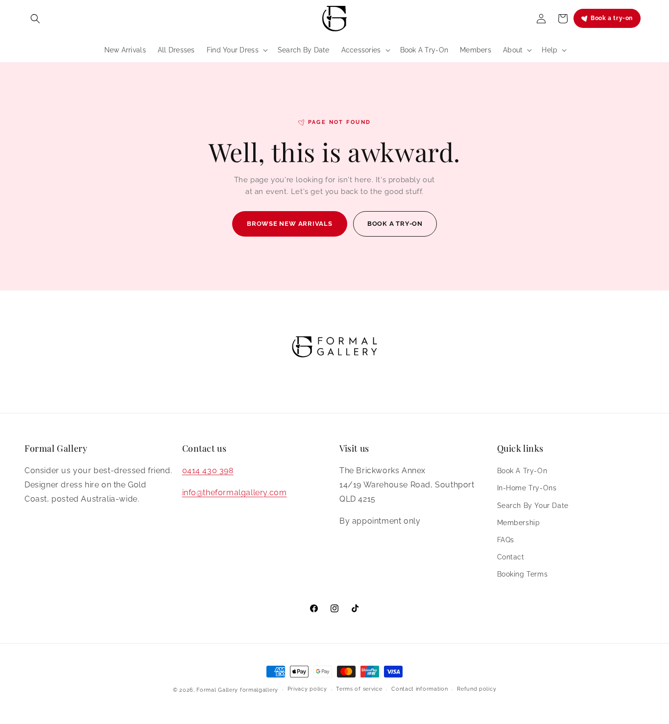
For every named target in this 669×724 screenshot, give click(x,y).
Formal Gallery (217, 690)
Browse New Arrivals (290, 223)
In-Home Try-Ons (527, 488)
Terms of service (359, 689)
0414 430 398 (208, 470)
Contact (511, 557)
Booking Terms (522, 574)
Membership (518, 523)
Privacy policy (307, 689)
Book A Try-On (522, 471)
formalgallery (259, 690)
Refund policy (476, 689)
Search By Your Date (533, 505)
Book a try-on (612, 18)
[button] (35, 18)
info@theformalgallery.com (234, 492)
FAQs (505, 540)
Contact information (419, 689)
